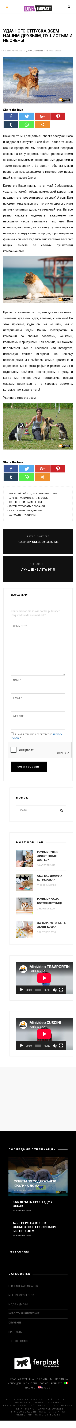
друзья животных (21, 497)
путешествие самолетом (25, 502)
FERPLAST (56, 1383)
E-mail (17, 698)
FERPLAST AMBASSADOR (23, 1286)
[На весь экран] (61, 990)
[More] (42, 124)
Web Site (18, 716)
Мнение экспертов (21, 1295)
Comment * (20, 626)
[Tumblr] (11, 124)
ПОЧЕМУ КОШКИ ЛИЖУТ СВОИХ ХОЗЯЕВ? (47, 856)
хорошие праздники (23, 514)
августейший (18, 493)
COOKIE (43, 1383)
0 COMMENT (36, 50)
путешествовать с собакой (27, 506)
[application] (41, 978)
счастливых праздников (25, 510)
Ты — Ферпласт (18, 1341)
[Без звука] (55, 990)
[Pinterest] (57, 116)
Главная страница (22, 1379)
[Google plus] (42, 116)
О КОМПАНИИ (45, 1379)
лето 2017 (42, 497)
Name (17, 680)
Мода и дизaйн (18, 1304)
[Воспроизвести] (21, 990)
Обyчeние (14, 1322)
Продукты (15, 1331)
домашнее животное (43, 493)
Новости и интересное (23, 1313)
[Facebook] (11, 116)
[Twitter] (26, 116)
